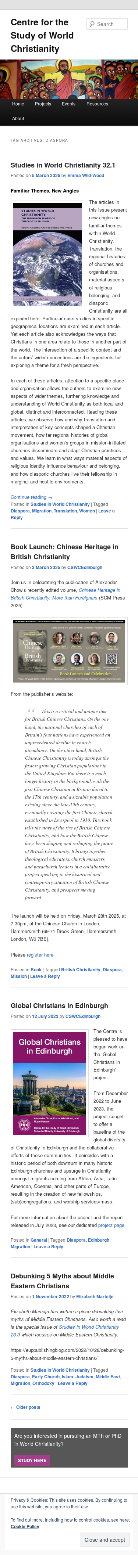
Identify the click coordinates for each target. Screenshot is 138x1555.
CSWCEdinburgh (84, 567)
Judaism (84, 1376)
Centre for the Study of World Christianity (42, 34)
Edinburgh (98, 1240)
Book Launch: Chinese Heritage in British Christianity (64, 551)
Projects (43, 103)
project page (111, 1224)
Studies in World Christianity (60, 504)
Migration (42, 510)
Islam (67, 1376)
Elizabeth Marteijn (94, 1296)
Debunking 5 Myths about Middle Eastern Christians (62, 1281)
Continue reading (32, 496)
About (18, 118)
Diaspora (20, 510)
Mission (19, 976)
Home (18, 103)
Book (36, 969)
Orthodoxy (43, 1383)
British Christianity (80, 969)
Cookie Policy (25, 1526)
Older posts (25, 1407)
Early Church (46, 1376)
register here (40, 954)
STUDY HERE (32, 1460)
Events (68, 103)
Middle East (108, 1376)
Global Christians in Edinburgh (59, 1005)
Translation (65, 510)
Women (87, 510)
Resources (97, 103)
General (39, 1240)
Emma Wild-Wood (85, 175)
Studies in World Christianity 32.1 (63, 165)
